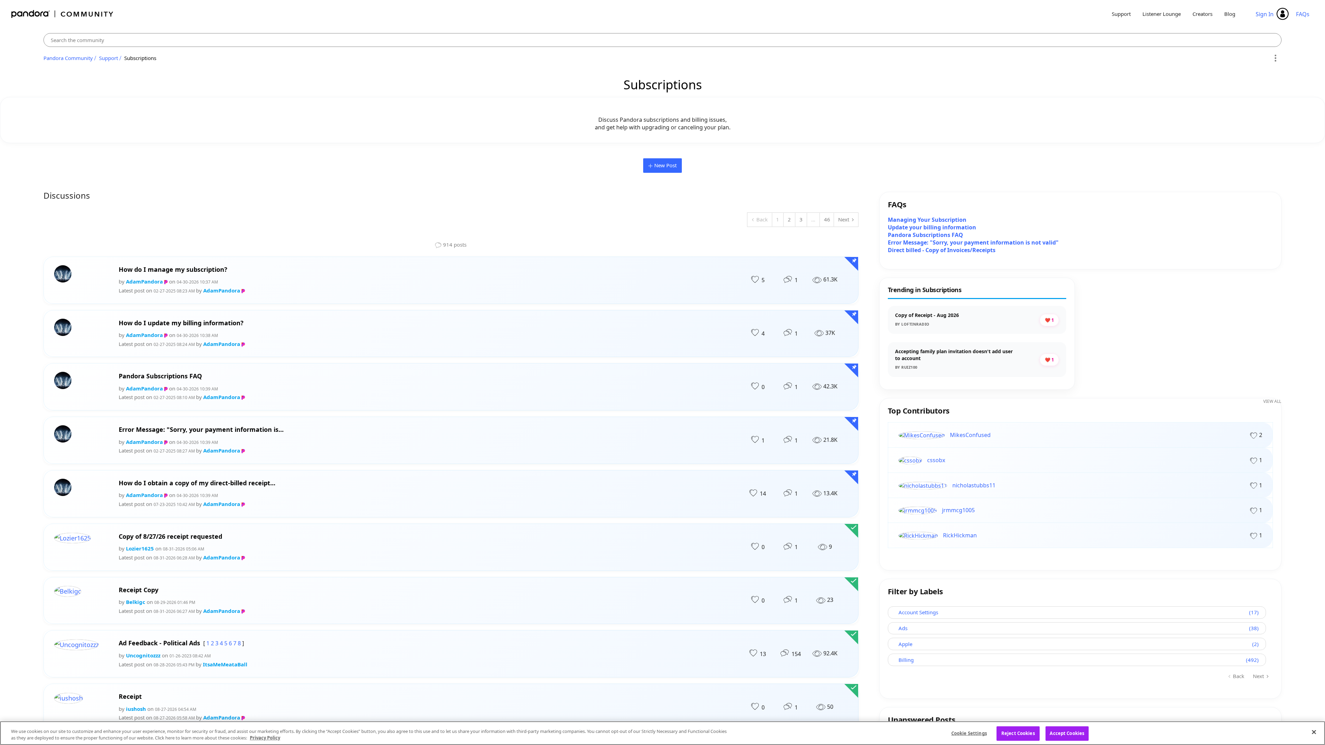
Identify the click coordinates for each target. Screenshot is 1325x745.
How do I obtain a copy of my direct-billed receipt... (197, 483)
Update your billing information (932, 227)
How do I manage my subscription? (173, 270)
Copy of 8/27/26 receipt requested (170, 536)
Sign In (1265, 14)
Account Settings (918, 612)
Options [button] (1275, 58)
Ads (903, 628)
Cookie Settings (969, 733)
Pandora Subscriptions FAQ (160, 376)
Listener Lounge (1161, 13)
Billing (906, 659)
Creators (1202, 13)
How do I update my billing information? (181, 323)
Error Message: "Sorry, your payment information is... (201, 430)
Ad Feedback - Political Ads (159, 643)
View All (1272, 401)
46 (827, 219)
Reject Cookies (1018, 733)
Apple (905, 643)
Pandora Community (62, 14)
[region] (662, 733)
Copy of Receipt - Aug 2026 (927, 315)
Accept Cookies (1067, 733)
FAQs (1302, 14)
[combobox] (662, 40)
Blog (1229, 13)
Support (1121, 13)
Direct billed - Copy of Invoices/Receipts (941, 250)
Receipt (130, 697)
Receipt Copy (138, 590)
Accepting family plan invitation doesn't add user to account (954, 354)
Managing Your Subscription (927, 219)
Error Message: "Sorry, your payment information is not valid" (973, 242)
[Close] (1314, 732)
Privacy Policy (265, 738)
